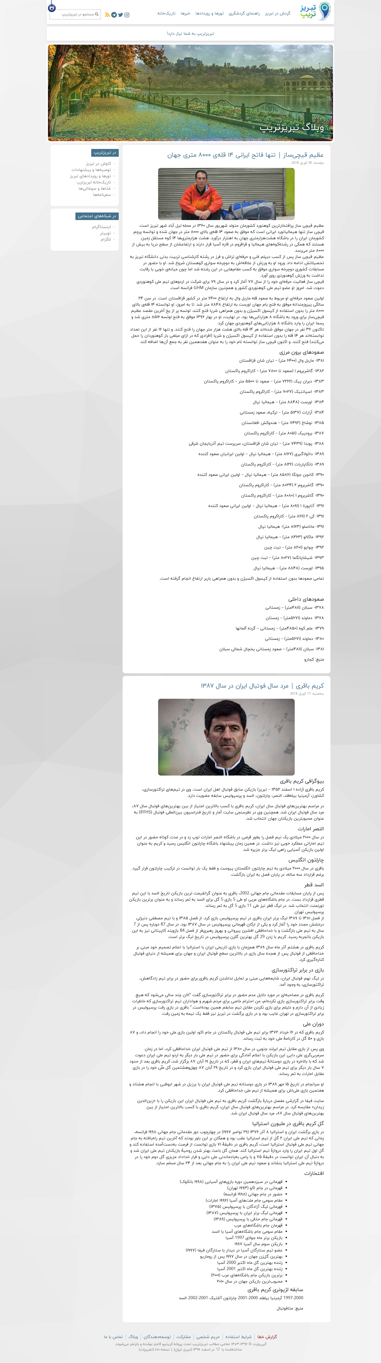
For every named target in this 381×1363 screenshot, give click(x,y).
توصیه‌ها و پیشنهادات (91, 170)
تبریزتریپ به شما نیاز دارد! (190, 34)
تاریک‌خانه (166, 13)
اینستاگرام (101, 227)
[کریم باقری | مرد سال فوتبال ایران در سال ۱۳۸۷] (226, 737)
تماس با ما (113, 1337)
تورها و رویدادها (209, 13)
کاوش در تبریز (98, 164)
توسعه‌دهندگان (157, 1337)
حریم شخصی (208, 1337)
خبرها (185, 13)
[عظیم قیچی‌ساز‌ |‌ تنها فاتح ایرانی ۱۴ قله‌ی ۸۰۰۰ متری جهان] (226, 194)
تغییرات (146, 1349)
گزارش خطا (267, 1337)
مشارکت (184, 1337)
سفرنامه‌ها (102, 195)
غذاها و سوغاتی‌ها (95, 188)
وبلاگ (133, 1337)
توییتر (105, 233)
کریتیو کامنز (163, 1344)
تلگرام (106, 239)
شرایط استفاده (238, 1337)
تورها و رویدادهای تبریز (90, 176)
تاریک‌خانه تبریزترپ (94, 182)
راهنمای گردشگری (244, 13)
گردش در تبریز (278, 13)
